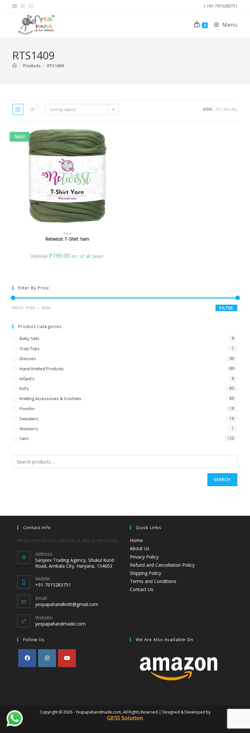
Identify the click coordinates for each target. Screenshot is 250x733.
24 (225, 109)
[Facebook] (27, 658)
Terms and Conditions (153, 581)
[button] (119, 155)
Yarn (67, 233)
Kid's (24, 388)
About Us (139, 548)
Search (222, 479)
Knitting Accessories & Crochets (50, 398)
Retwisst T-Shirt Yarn (67, 239)
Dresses (28, 358)
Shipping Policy (145, 573)
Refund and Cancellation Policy (162, 565)
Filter (226, 308)
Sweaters (29, 419)
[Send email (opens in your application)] (31, 6)
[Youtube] (67, 658)
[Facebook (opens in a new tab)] (15, 6)
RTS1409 (55, 66)
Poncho (27, 408)
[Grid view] (17, 109)
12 (217, 109)
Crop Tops (30, 348)
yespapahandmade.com (60, 624)
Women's (29, 429)
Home (136, 540)
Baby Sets (29, 338)
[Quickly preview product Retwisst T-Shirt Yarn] (119, 139)
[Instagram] (47, 658)
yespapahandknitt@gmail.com (66, 604)
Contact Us (141, 589)
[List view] (32, 109)
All (234, 109)
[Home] (14, 66)
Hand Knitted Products (42, 369)
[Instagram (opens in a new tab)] (23, 6)
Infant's (27, 379)
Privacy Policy (144, 557)
